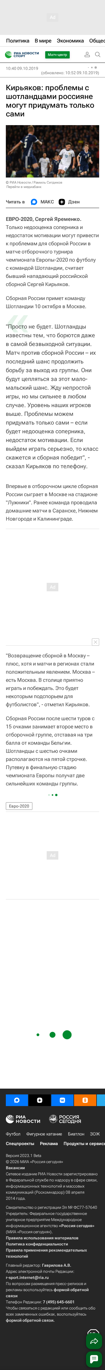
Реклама (49, 1143)
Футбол (13, 1134)
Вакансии (15, 1167)
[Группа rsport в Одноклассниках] (85, 1100)
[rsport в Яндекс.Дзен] (40, 1100)
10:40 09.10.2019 (22, 68)
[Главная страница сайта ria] (6, 55)
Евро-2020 (19, 806)
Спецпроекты (20, 1143)
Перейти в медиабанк (23, 187)
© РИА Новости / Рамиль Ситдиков (34, 182)
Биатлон (76, 1134)
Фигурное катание (44, 1134)
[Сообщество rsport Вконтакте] (62, 1100)
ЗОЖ (95, 1134)
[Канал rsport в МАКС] (17, 1100)
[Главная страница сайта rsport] (35, 55)
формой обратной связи (29, 1320)
